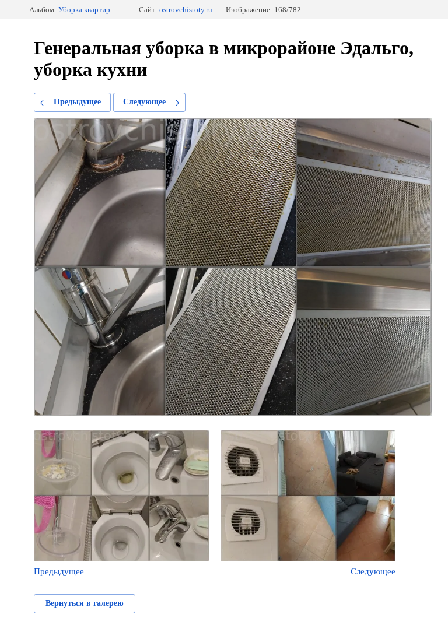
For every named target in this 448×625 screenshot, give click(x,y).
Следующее (144, 101)
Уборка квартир (84, 9)
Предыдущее (77, 101)
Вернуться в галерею (85, 603)
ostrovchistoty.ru (185, 9)
